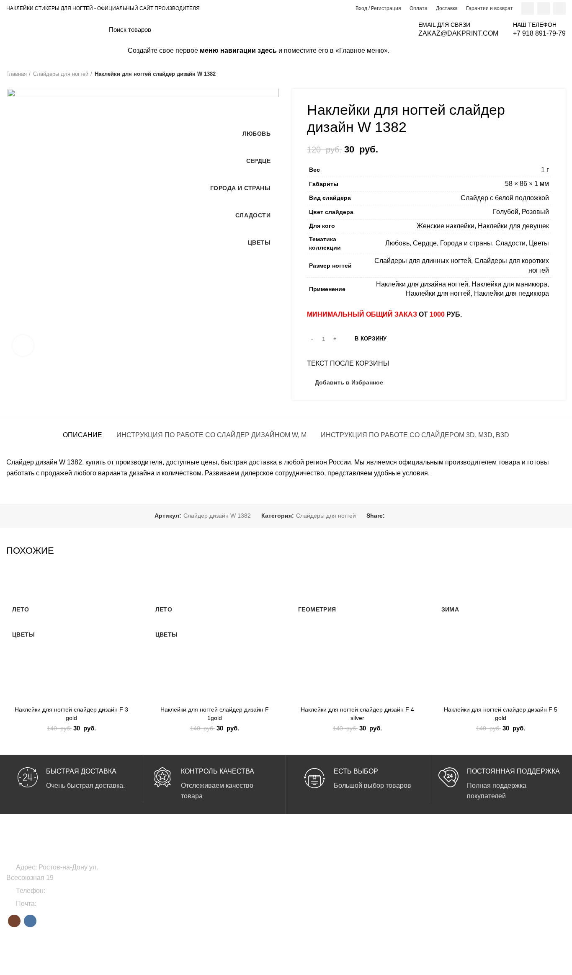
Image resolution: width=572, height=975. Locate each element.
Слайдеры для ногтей (60, 74)
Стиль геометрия (411, 895)
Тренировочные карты (227, 910)
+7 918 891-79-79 (73, 890)
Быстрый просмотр (130, 622)
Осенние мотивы (411, 910)
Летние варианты (411, 867)
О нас (491, 867)
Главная (16, 74)
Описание (82, 434)
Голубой (505, 211)
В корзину (371, 338)
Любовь (397, 243)
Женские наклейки (445, 226)
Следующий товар (561, 74)
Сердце (425, 243)
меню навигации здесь (238, 50)
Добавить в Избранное (349, 382)
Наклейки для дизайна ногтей (422, 284)
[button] (130, 603)
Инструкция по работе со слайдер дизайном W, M (211, 434)
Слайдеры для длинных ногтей (422, 260)
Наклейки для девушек (513, 226)
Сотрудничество (505, 881)
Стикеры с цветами (318, 895)
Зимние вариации (412, 881)
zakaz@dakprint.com (69, 903)
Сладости (510, 243)
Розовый (535, 211)
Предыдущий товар (545, 74)
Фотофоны (212, 895)
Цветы (539, 243)
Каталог (493, 895)
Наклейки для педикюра (511, 293)
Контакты (495, 910)
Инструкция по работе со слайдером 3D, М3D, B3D (415, 434)
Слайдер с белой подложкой (505, 197)
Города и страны (466, 243)
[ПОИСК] (395, 29)
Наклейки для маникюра (509, 284)
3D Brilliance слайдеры (323, 867)
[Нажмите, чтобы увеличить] (23, 345)
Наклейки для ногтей (438, 293)
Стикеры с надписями (322, 910)
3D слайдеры (310, 881)
